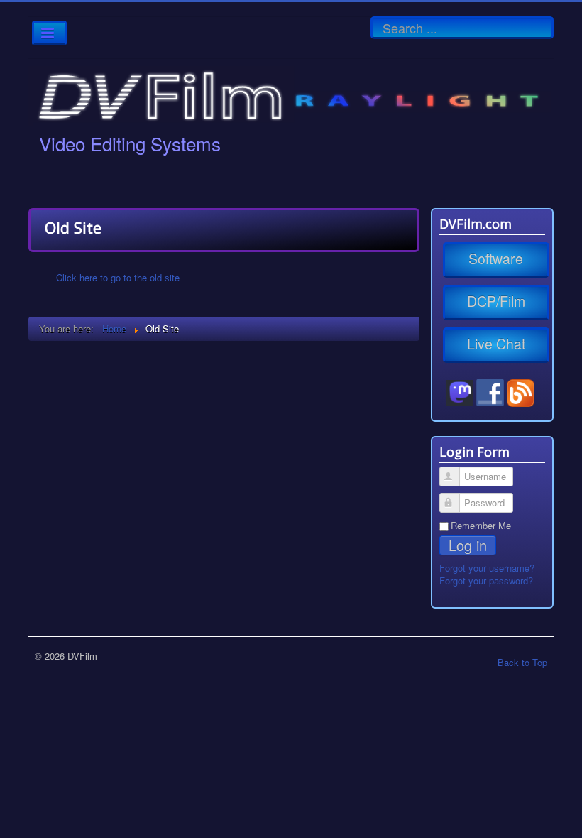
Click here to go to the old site (118, 277)
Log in (468, 545)
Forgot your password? (486, 580)
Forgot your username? (486, 568)
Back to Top (522, 662)
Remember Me (481, 525)
